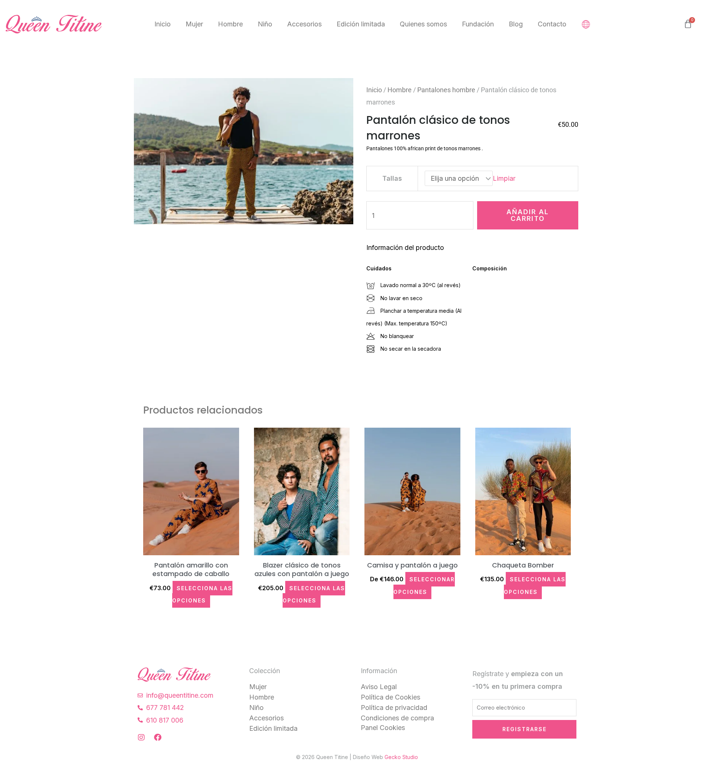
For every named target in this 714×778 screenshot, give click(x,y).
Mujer (194, 24)
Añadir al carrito (527, 215)
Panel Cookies (383, 728)
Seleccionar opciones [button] (424, 585)
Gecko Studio (401, 757)
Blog (516, 24)
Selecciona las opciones (202, 594)
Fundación (478, 24)
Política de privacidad (394, 707)
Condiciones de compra (397, 718)
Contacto (552, 24)
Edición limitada (361, 24)
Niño (265, 24)
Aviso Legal (379, 687)
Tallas (392, 178)
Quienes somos (423, 24)
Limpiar (504, 178)
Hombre (230, 24)
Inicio (162, 24)
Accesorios (304, 24)
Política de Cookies (390, 697)
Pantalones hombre (446, 90)
